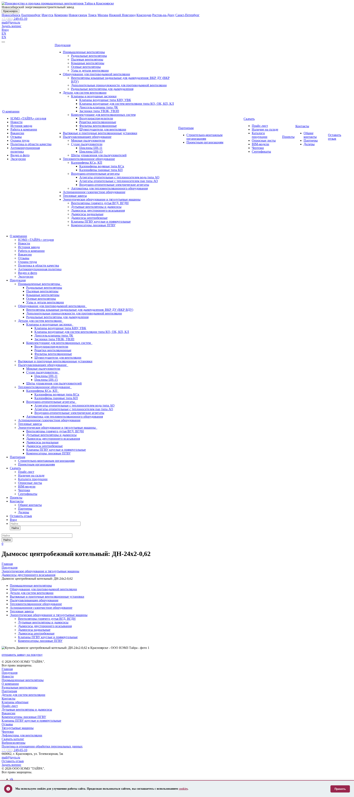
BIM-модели (260, 144)
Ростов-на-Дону (163, 15)
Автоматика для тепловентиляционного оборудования (109, 188)
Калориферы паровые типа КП (101, 170)
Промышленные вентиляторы (84, 52)
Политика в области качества (30, 144)
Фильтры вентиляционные (98, 125)
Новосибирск (11, 15)
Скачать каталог (13, 739)
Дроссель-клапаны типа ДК (98, 107)
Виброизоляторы (13, 742)
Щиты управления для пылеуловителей (99, 155)
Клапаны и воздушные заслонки (94, 96)
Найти (15, 528)
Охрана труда (19, 140)
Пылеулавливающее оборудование (87, 137)
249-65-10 (14, 18)
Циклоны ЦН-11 (90, 148)
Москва (103, 15)
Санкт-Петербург (187, 15)
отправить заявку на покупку (22, 654)
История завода (21, 125)
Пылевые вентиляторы (87, 59)
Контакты (302, 126)
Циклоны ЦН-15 (91, 151)
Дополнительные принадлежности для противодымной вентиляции (119, 85)
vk (11, 779)
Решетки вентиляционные (97, 122)
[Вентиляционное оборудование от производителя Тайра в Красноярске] (58, 3)
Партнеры (311, 140)
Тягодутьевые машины (18, 728)
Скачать (249, 119)
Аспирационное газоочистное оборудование (94, 192)
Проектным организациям (204, 142)
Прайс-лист (260, 125)
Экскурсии (18, 159)
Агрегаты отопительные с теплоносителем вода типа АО (119, 177)
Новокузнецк (78, 15)
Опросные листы (264, 140)
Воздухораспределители (96, 118)
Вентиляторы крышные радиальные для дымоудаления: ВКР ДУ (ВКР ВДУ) (79, 309)
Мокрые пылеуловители (88, 140)
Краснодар (143, 15)
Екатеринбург (31, 15)
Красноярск (10, 11)
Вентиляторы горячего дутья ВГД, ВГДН (100, 203)
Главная (7, 669)
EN (4, 33)
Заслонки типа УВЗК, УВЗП (99, 111)
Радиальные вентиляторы (89, 55)
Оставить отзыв (334, 136)
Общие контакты (310, 135)
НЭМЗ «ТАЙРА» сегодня (28, 118)
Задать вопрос (11, 26)
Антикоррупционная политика (39, 269)
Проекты (288, 137)
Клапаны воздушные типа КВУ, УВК (105, 100)
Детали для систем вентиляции (85, 92)
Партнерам (186, 128)
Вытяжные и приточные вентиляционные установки (100, 133)
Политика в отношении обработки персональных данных (42, 746)
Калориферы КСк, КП (86, 162)
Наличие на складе (265, 129)
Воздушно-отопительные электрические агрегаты (114, 184)
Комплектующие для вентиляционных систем (103, 114)
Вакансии (17, 133)
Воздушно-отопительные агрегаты (95, 173)
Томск (92, 15)
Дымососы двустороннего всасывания (98, 210)
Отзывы (16, 137)
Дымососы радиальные (87, 214)
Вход (5, 30)
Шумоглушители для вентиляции (102, 129)
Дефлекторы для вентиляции (22, 735)
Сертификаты (261, 151)
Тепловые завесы (75, 195)
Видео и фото (20, 155)
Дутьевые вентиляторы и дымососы (96, 207)
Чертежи (258, 148)
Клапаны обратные (15, 702)
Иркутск (47, 15)
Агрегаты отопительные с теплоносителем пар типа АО (118, 181)
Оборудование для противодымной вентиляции (96, 74)
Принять (340, 788)
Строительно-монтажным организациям (204, 136)
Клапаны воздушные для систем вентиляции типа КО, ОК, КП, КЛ (126, 103)
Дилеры (309, 144)
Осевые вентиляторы (86, 67)
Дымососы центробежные (89, 218)
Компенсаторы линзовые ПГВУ (93, 225)
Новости (16, 122)
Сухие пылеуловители (86, 144)
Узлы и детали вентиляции (90, 70)
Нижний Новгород (122, 15)
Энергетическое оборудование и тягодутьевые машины (102, 199)
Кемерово (61, 15)
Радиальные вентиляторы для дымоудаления (102, 89)
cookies (183, 788)
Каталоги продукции (259, 135)
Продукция (62, 45)
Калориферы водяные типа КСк (101, 166)
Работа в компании (23, 129)
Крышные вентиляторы (87, 63)
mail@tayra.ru (11, 22)
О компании (10, 111)
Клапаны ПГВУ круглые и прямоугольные (101, 221)
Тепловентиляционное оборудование (89, 159)
